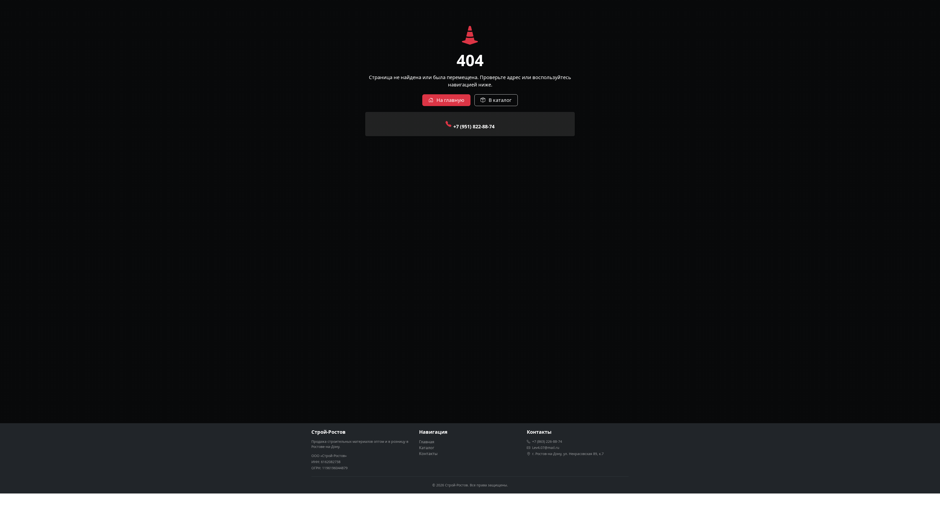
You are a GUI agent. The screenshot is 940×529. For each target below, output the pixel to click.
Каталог (426, 447)
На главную (449, 100)
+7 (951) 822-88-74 (473, 126)
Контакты (428, 453)
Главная (426, 442)
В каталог (499, 100)
